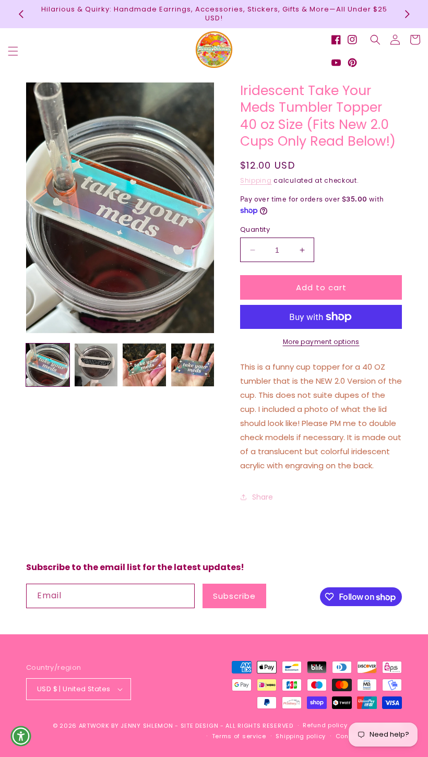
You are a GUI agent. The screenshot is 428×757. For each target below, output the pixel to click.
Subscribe (234, 595)
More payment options (321, 341)
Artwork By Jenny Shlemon (126, 725)
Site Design (200, 725)
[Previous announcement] (20, 14)
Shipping (256, 180)
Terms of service (239, 736)
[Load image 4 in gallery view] (193, 365)
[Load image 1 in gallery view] (47, 365)
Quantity (255, 229)
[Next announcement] (407, 14)
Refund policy (325, 725)
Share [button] (262, 497)
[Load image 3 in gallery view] (144, 365)
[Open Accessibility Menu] (20, 736)
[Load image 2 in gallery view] (96, 365)
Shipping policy (301, 736)
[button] (13, 51)
